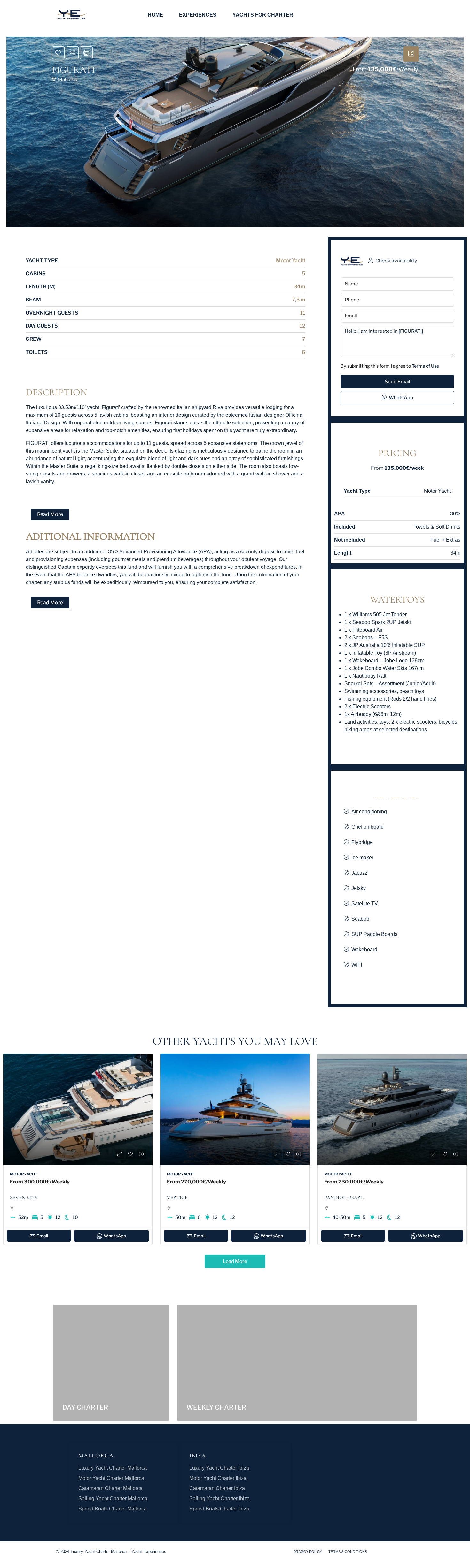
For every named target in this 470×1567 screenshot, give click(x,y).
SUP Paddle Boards (374, 934)
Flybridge (362, 842)
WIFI (356, 965)
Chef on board (367, 827)
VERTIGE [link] (177, 1197)
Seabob (360, 919)
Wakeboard (364, 949)
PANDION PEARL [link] (344, 1197)
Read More (50, 514)
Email (42, 1235)
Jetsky (358, 888)
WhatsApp (400, 397)
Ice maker (362, 857)
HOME (155, 15)
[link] (78, 1109)
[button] (165, 514)
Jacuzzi (360, 873)
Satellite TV (364, 903)
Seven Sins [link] (23, 1197)
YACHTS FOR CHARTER (262, 15)
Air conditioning (369, 811)
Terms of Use (425, 366)
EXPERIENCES (197, 15)
